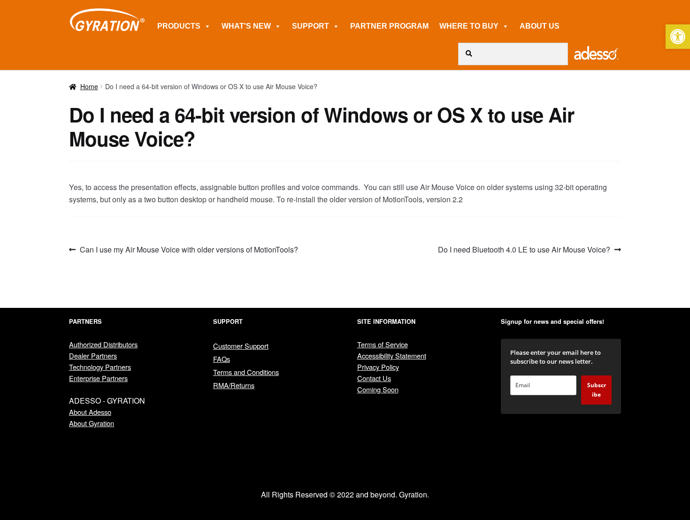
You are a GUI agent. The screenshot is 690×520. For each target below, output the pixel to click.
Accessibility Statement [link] (391, 355)
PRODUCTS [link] (178, 26)
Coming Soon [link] (378, 389)
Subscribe (596, 389)
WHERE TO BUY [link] (468, 26)
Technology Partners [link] (100, 367)
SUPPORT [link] (310, 26)
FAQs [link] (221, 359)
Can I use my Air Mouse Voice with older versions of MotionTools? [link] (188, 250)
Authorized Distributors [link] (103, 344)
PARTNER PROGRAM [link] (389, 26)
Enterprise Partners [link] (98, 378)
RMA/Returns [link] (233, 385)
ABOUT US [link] (540, 26)
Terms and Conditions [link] (246, 372)
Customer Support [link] (240, 346)
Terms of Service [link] (382, 344)
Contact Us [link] (374, 378)
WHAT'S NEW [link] (246, 26)
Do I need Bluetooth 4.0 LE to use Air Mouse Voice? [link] (524, 250)
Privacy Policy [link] (378, 367)
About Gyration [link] (91, 423)
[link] (678, 36)
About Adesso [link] (90, 412)
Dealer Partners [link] (93, 355)
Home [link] (89, 86)
